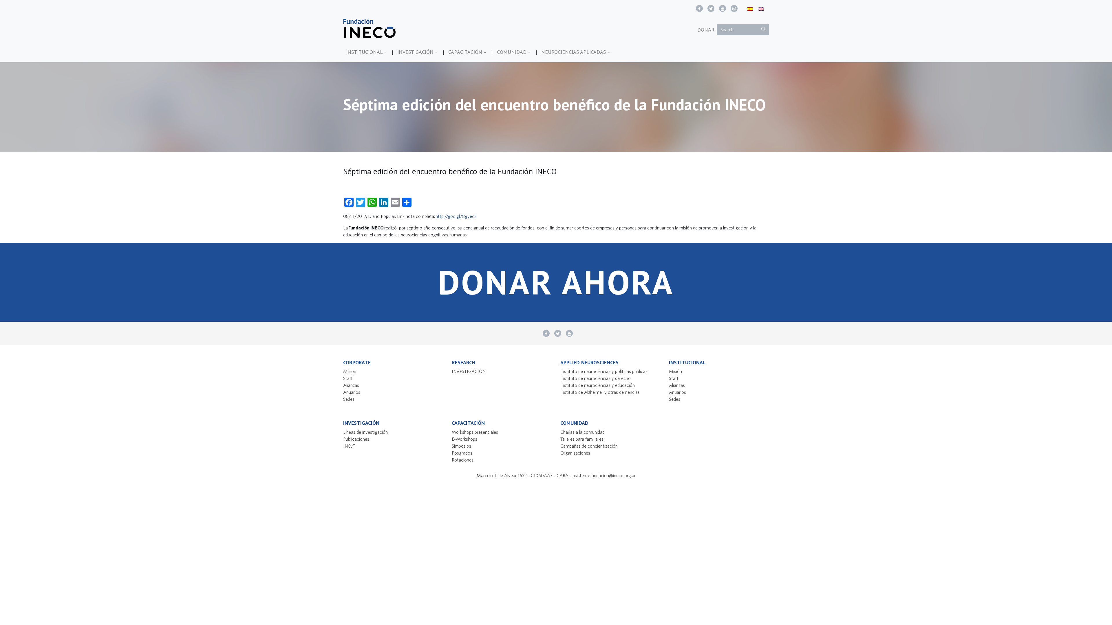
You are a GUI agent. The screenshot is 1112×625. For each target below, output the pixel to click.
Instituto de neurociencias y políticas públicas (604, 371)
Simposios (461, 445)
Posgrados (462, 452)
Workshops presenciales (475, 432)
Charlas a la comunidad (582, 432)
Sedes (348, 399)
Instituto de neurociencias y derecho (595, 378)
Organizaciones (575, 452)
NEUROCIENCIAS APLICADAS (574, 52)
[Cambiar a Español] (750, 8)
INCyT (349, 445)
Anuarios (351, 392)
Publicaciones (356, 439)
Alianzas (351, 385)
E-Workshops (464, 439)
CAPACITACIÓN (466, 52)
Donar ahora (556, 282)
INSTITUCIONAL (365, 52)
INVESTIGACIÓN (416, 52)
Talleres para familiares (581, 439)
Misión (349, 371)
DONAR (705, 29)
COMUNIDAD (512, 52)
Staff (347, 378)
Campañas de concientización (589, 445)
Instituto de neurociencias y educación (597, 385)
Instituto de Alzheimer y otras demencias (600, 392)
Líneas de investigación (365, 432)
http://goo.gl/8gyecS (456, 216)
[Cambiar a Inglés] (761, 8)
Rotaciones (462, 459)
